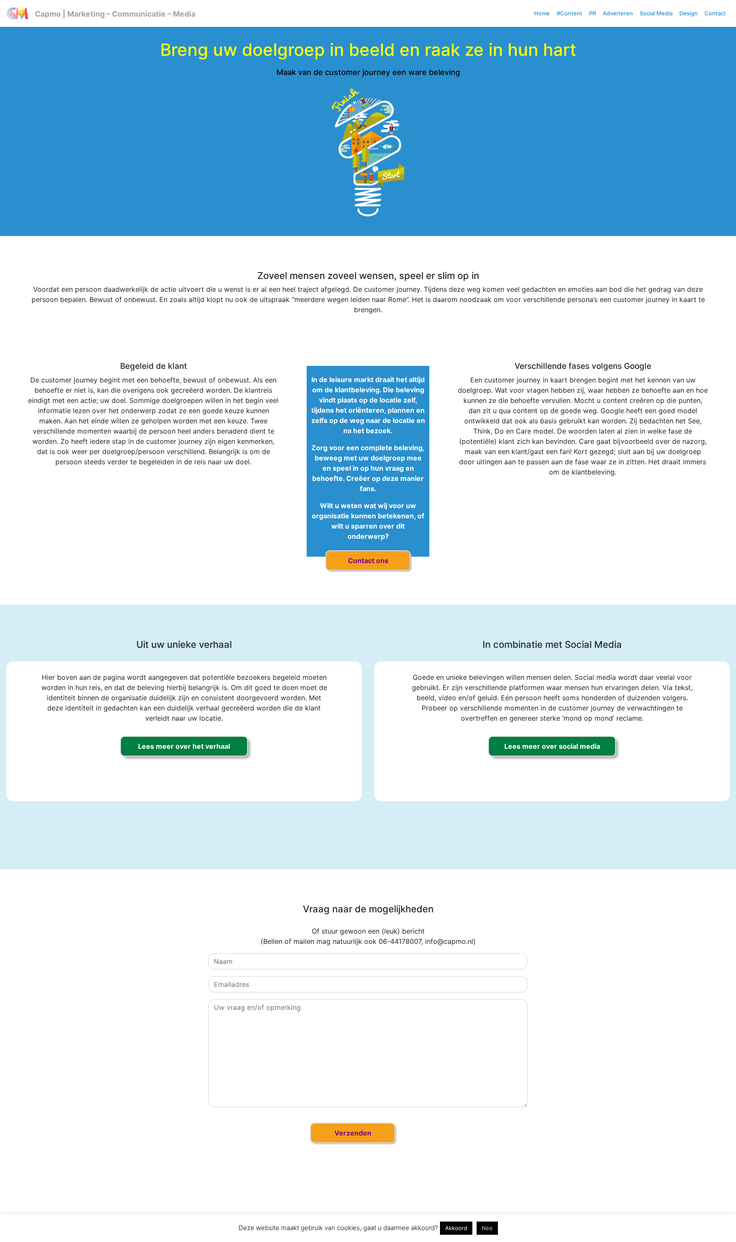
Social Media (656, 13)
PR (592, 13)
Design (688, 13)
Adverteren (618, 13)
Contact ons (368, 560)
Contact (715, 13)
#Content (569, 13)
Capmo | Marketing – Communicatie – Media (115, 13)
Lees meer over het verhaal (184, 746)
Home (542, 13)
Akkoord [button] (456, 1228)
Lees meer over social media (552, 746)
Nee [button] (487, 1228)
